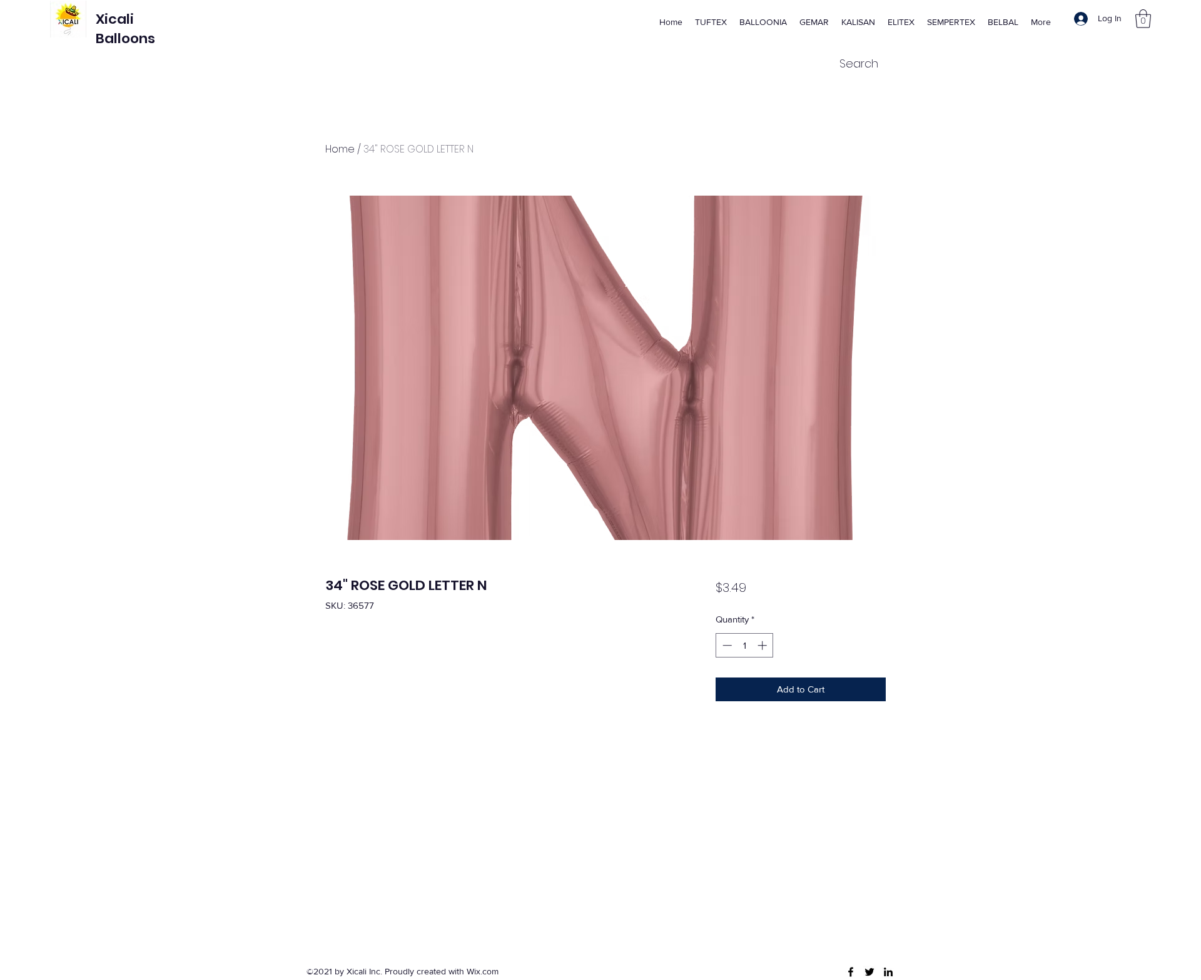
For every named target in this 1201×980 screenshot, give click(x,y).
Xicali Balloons (125, 28)
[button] (1143, 18)
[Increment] (763, 645)
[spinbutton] (744, 645)
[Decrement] (725, 645)
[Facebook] (850, 972)
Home (340, 149)
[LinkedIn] (888, 972)
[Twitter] (869, 972)
